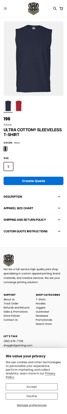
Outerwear (42, 311)
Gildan (8, 124)
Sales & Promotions (16, 311)
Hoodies (41, 303)
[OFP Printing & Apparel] (33, 8)
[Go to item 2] (18, 106)
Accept (31, 387)
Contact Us (11, 320)
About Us (9, 299)
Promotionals (44, 320)
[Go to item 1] (8, 106)
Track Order (11, 303)
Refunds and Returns (16, 307)
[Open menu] (5, 8)
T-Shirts (41, 299)
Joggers (41, 307)
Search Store (44, 324)
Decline (31, 396)
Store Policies (12, 316)
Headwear (42, 316)
